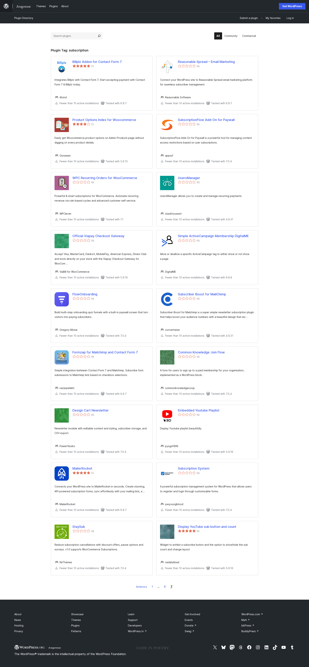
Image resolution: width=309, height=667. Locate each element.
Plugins (75, 625)
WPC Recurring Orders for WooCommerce (104, 178)
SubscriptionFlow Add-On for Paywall (206, 120)
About (17, 614)
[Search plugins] (99, 35)
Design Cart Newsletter (90, 410)
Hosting (18, 625)
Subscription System (193, 468)
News (17, 619)
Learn (131, 614)
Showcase (77, 614)
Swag (189, 631)
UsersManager (189, 178)
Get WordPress (292, 6)
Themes (76, 619)
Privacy (18, 631)
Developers (135, 625)
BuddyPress (250, 631)
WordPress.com (252, 614)
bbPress (247, 625)
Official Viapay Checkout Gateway (98, 236)
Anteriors (141, 586)
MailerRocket (82, 468)
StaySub (78, 527)
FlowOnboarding (84, 294)
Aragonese (54, 647)
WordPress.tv (137, 631)
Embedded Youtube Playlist (198, 410)
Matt (245, 619)
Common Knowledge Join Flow (201, 352)
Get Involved (192, 614)
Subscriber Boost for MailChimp (202, 294)
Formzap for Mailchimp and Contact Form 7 (105, 352)
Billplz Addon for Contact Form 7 (97, 62)
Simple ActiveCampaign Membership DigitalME (213, 236)
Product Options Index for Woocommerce (104, 120)
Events (189, 619)
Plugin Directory (23, 17)
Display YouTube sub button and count (207, 527)
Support (133, 619)
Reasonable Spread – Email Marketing (206, 62)
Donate (191, 625)
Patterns (76, 631)
